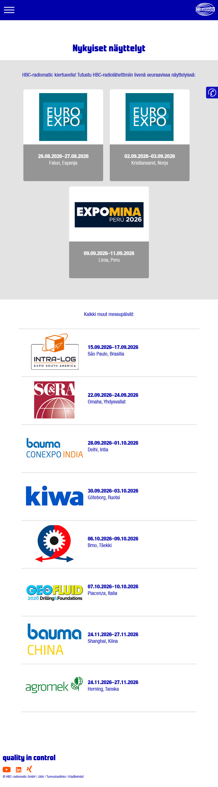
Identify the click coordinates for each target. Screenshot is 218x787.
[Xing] (29, 770)
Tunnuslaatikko (56, 776)
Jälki (41, 776)
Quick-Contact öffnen (212, 93)
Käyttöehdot (75, 776)
